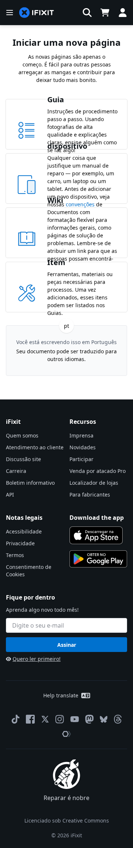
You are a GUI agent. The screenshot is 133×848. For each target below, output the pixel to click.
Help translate (60, 695)
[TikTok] (15, 719)
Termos (15, 555)
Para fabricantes (89, 494)
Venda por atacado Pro (97, 470)
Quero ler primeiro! (37, 658)
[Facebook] (30, 719)
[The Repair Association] (66, 733)
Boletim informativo (30, 482)
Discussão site (23, 459)
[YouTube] (74, 719)
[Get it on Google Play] (98, 559)
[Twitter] (45, 719)
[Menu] (9, 12)
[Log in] (122, 12)
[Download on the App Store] (96, 535)
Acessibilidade (24, 531)
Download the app (96, 518)
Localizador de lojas (93, 482)
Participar (81, 459)
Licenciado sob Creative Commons (66, 820)
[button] (87, 12)
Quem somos (22, 435)
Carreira (16, 470)
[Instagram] (59, 719)
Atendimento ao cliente (35, 447)
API (10, 494)
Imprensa (81, 435)
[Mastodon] (89, 719)
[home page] (36, 12)
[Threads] (117, 719)
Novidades (82, 447)
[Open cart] (105, 12)
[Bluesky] (104, 719)
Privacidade (20, 543)
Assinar (66, 644)
